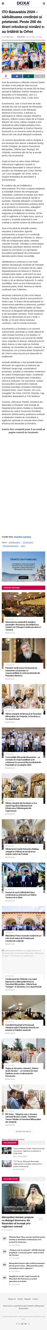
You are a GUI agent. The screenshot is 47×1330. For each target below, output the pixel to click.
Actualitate (9, 619)
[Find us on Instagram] (19, 1324)
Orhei (23, 546)
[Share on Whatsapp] (28, 76)
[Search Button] (44, 3)
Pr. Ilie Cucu (8, 37)
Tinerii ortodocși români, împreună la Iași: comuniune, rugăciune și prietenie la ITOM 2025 (29, 1151)
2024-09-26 (21, 37)
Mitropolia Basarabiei (10, 546)
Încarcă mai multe (23, 1131)
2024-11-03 (11, 679)
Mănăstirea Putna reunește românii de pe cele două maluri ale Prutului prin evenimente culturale (23, 938)
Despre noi (12, 1299)
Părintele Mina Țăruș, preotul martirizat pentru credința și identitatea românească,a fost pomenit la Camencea (27, 1239)
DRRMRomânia (14, 542)
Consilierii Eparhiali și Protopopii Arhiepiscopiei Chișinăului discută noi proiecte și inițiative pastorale (22, 1027)
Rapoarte (27, 1299)
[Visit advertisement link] (23, 566)
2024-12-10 (11, 633)
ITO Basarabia (28, 542)
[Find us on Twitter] (29, 1324)
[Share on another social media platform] (40, 76)
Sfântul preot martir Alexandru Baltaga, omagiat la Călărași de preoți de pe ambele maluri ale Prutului (22, 851)
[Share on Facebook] (16, 76)
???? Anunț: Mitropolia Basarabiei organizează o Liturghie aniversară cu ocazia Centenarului (27, 1163)
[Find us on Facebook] (16, 1324)
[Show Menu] (3, 3)
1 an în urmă (19, 1169)
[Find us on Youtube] (26, 1324)
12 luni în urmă (20, 1156)
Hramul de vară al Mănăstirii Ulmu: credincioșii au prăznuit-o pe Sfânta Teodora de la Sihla (20, 895)
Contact (35, 1299)
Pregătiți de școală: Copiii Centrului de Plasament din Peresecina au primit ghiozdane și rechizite (24, 1278)
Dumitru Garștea (22, 537)
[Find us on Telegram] (22, 1324)
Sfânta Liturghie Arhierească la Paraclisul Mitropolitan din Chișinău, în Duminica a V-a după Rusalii (23, 716)
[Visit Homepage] (23, 3)
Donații (20, 1299)
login (9, 1139)
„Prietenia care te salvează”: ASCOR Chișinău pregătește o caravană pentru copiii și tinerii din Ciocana (27, 1252)
